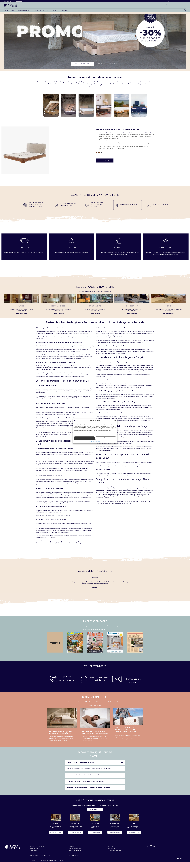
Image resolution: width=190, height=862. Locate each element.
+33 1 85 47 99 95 (114, 829)
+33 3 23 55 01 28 (168, 310)
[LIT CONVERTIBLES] (103, 116)
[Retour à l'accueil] (12, 847)
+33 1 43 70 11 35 (21, 310)
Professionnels (73, 855)
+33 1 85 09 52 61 (75, 829)
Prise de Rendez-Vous (82, 64)
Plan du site (111, 848)
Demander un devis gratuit (107, 64)
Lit (32, 10)
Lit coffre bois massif (41, 10)
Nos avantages (34, 848)
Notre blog (33, 850)
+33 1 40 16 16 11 (95, 310)
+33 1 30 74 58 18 (131, 310)
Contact (71, 846)
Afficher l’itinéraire (21, 313)
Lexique (32, 853)
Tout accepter (84, 438)
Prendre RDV (179, 858)
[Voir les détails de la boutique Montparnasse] (75, 818)
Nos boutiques (153, 5)
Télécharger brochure (114, 850)
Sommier (13, 10)
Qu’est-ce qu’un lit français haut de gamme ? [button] (81, 762)
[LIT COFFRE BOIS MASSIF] (51, 116)
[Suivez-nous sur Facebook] (148, 846)
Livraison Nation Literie (76, 853)
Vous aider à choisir (166, 5)
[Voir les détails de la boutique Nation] (56, 818)
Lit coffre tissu (55, 10)
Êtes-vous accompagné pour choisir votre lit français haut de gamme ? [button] (89, 787)
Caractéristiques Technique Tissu (40, 855)
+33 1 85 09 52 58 (95, 829)
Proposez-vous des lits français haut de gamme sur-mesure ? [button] (86, 781)
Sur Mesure (65, 10)
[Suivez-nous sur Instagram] (151, 846)
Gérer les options (105, 438)
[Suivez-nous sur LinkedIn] (154, 846)
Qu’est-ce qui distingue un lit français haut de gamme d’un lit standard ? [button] (89, 768)
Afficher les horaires (55, 832)
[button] (115, 421)
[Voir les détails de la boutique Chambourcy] (114, 818)
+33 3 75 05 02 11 (134, 829)
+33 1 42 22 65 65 (58, 310)
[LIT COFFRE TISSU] (68, 116)
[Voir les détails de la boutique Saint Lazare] (95, 818)
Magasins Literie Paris (75, 848)
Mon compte (111, 846)
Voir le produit (105, 160)
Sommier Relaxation (24, 10)
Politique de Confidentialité (94, 441)
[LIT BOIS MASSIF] (121, 116)
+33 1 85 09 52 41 (56, 829)
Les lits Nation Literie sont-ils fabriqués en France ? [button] (83, 775)
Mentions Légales (45, 860)
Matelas (6, 10)
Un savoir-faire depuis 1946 (37, 846)
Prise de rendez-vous (95, 809)
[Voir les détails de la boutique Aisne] (134, 818)
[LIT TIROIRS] (86, 116)
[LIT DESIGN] (139, 116)
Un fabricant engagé (180, 5)
